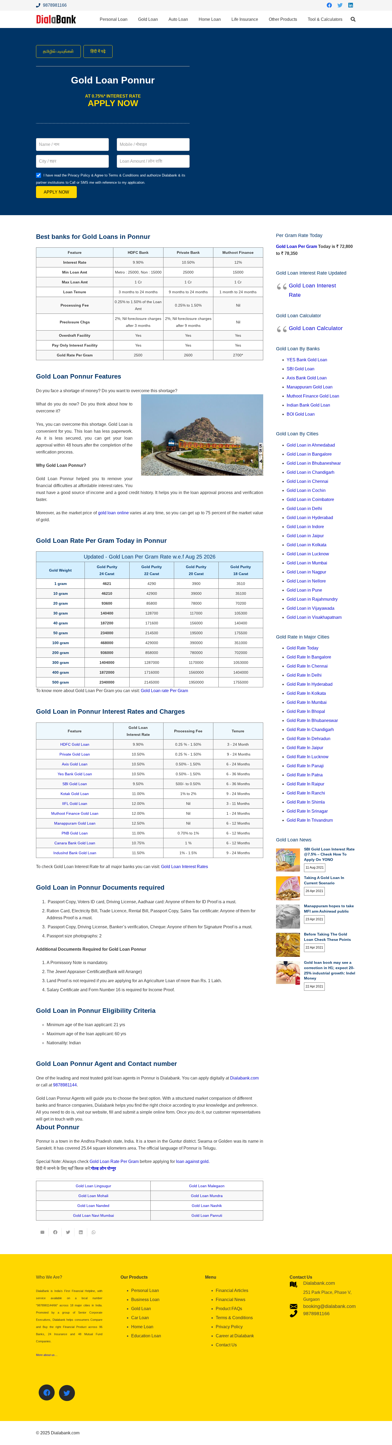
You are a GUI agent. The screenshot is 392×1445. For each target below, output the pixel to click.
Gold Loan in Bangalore (309, 454)
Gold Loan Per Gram (296, 246)
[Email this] (42, 1232)
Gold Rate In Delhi (304, 675)
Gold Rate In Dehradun (308, 738)
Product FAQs (229, 1308)
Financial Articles (232, 1290)
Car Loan (140, 1317)
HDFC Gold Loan (74, 744)
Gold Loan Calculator (316, 328)
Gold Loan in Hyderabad (310, 517)
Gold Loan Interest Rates (184, 866)
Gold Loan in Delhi (304, 508)
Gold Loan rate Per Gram (164, 690)
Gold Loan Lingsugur (93, 1186)
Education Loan (146, 1336)
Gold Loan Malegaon (207, 1186)
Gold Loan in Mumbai (307, 563)
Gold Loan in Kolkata (306, 545)
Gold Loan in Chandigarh (310, 472)
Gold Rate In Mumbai (307, 702)
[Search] (353, 19)
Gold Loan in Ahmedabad (311, 445)
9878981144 (65, 1085)
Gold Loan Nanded (93, 1205)
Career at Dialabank (235, 1336)
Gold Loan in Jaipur (305, 535)
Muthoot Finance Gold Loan (74, 813)
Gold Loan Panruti (206, 1215)
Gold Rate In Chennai (307, 666)
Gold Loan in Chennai (307, 481)
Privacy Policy (229, 1326)
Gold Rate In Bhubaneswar (312, 720)
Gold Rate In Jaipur (305, 747)
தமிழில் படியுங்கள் (58, 51)
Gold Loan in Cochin (306, 490)
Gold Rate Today (302, 648)
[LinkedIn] (350, 5)
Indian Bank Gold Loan (308, 405)
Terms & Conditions (234, 1317)
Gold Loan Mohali (93, 1196)
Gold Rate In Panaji (305, 766)
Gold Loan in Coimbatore (310, 499)
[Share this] (55, 1232)
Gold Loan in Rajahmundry (312, 599)
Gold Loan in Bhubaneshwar (314, 463)
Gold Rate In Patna (305, 775)
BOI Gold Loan (301, 414)
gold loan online (113, 513)
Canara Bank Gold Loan (74, 843)
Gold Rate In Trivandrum (310, 820)
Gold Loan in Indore (305, 526)
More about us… (47, 1354)
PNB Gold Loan (75, 833)
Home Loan (142, 1326)
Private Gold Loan (74, 754)
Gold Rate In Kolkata (306, 693)
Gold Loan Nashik (207, 1205)
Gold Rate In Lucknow (308, 756)
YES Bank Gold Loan (307, 360)
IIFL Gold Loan (74, 803)
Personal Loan (145, 1290)
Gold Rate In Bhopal (306, 711)
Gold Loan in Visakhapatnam (314, 617)
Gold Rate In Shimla (306, 802)
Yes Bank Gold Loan (75, 774)
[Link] (56, 19)
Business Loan (145, 1299)
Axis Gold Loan (74, 764)
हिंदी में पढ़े (98, 51)
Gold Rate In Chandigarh (310, 729)
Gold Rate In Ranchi (306, 793)
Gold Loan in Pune (304, 590)
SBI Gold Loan (74, 784)
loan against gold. (193, 1161)
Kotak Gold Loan (75, 794)
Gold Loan (141, 1308)
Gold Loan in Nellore (306, 581)
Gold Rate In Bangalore (309, 657)
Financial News (230, 1299)
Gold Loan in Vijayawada (310, 608)
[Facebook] (329, 5)
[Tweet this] (68, 1232)
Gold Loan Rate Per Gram (114, 1161)
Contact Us (226, 1345)
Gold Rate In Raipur (305, 784)
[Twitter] (340, 5)
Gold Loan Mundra (207, 1196)
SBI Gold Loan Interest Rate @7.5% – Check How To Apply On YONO (329, 854)
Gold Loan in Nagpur (306, 572)
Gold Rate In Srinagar (307, 811)
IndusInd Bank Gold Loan (74, 853)
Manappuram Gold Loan (74, 823)
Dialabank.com (244, 1078)
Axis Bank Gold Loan (307, 378)
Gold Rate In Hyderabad (310, 684)
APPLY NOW (56, 192)
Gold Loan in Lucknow (308, 554)
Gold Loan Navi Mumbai (93, 1215)
